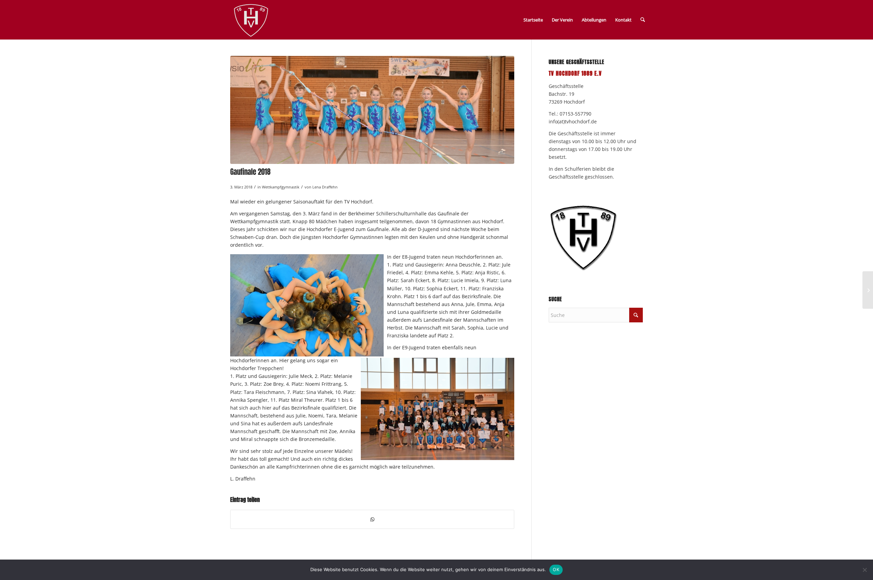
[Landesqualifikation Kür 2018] (867, 290)
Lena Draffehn (325, 186)
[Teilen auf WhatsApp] (372, 519)
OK (556, 569)
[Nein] (864, 569)
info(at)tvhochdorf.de (573, 121)
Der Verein (562, 20)
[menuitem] (642, 20)
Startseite (533, 20)
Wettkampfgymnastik (280, 186)
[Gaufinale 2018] (372, 110)
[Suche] (642, 20)
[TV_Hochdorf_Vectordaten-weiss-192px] (251, 21)
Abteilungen (594, 20)
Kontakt (623, 20)
